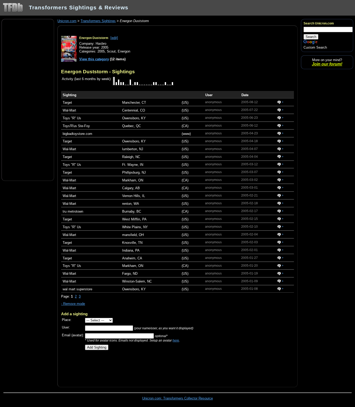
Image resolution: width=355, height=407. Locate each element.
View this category (94, 59)
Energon (124, 51)
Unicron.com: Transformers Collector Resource (177, 398)
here (176, 340)
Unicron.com (66, 21)
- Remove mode (73, 304)
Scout (111, 51)
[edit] (114, 38)
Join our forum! (327, 64)
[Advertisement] (28, 100)
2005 (101, 51)
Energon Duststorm (93, 38)
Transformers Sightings (98, 21)
